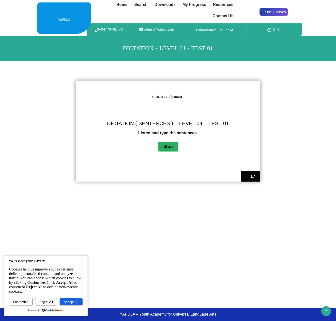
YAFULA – (129, 314)
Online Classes (273, 12)
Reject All (46, 302)
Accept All (71, 302)
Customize (20, 302)
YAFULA (64, 19)
